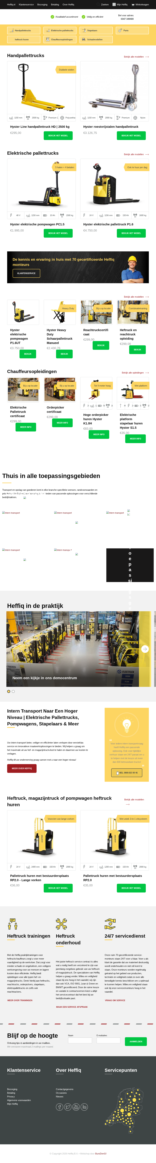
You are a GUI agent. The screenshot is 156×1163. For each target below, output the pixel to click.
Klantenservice (26, 273)
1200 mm (96, 406)
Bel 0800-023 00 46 (128, 773)
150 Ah (126, 215)
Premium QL (53, 118)
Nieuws (59, 1096)
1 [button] (8, 691)
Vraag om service (115, 1000)
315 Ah (141, 406)
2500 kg (35, 118)
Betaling (11, 1093)
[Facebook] (60, 1110)
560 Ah (104, 406)
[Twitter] (68, 1110)
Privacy (11, 1096)
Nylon (142, 118)
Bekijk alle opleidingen (133, 372)
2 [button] (13, 691)
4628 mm (125, 406)
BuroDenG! (100, 1153)
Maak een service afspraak (72, 1007)
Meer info (25, 427)
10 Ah (52, 215)
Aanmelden (136, 1041)
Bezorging (12, 1089)
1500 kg (69, 215)
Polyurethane (71, 118)
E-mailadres (102, 1035)
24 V (91, 215)
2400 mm (35, 867)
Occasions (61, 1093)
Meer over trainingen (19, 1000)
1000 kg (112, 406)
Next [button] (145, 649)
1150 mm (18, 118)
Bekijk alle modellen (134, 56)
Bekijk (58, 135)
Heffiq (21, 16)
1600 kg (142, 215)
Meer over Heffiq (22, 768)
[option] (78, 649)
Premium (126, 118)
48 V (18, 215)
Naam (70, 1035)
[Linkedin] (84, 1110)
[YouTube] (76, 1110)
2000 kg (108, 118)
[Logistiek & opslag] (26, 527)
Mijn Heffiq (12, 1104)
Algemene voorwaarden (19, 1100)
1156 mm (109, 215)
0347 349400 (127, 19)
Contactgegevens (64, 1089)
